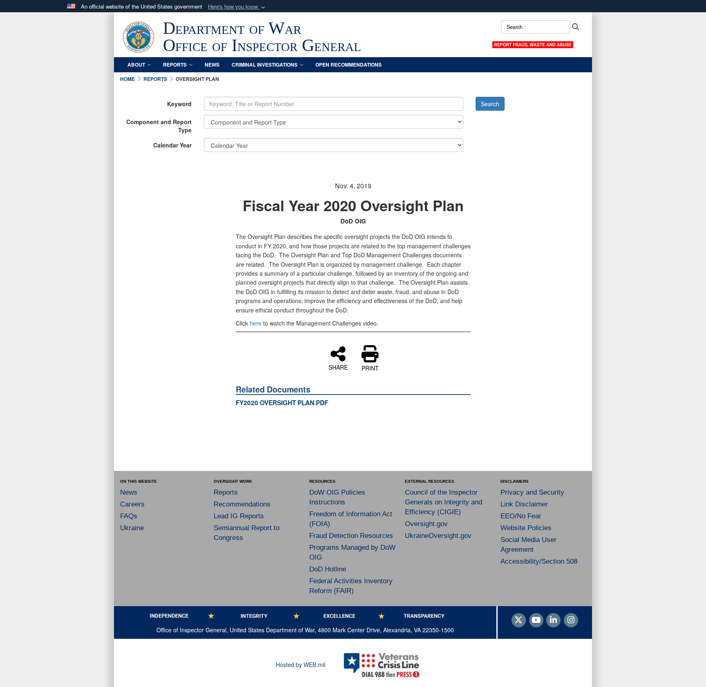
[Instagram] (571, 620)
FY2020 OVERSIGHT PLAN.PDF (282, 402)
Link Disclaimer (524, 504)
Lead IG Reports (239, 516)
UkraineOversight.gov (438, 536)
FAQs (128, 516)
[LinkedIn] (553, 620)
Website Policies (526, 528)
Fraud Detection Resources (351, 536)
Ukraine (132, 528)
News (212, 64)
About (136, 64)
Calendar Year (172, 145)
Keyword (179, 104)
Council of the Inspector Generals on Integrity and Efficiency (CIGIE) (443, 502)
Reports (175, 64)
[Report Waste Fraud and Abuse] (532, 44)
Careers (132, 504)
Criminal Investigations (264, 64)
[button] (237, 6)
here (255, 323)
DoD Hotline (327, 569)
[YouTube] (536, 620)
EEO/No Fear (520, 516)
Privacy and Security (532, 492)
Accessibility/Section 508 (538, 561)
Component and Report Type (159, 126)
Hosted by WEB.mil (300, 664)
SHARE (338, 366)
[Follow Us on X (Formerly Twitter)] (519, 620)
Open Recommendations (348, 64)
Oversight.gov (426, 524)
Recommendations (242, 504)
